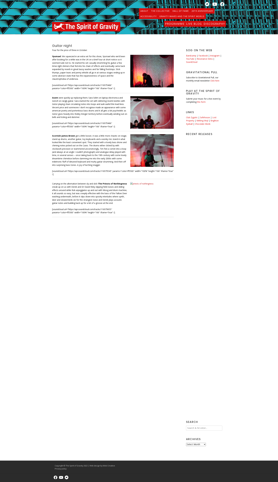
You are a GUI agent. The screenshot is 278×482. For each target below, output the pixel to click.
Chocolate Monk (202, 124)
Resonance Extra (205, 58)
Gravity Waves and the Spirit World (181, 16)
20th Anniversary (202, 11)
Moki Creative (109, 465)
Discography (214, 23)
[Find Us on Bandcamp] (207, 4)
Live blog (194, 23)
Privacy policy (61, 468)
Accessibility (148, 16)
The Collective (160, 11)
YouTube (190, 58)
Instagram (215, 55)
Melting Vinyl (202, 120)
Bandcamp (191, 55)
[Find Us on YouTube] (215, 4)
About (144, 11)
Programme (174, 23)
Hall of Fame (180, 11)
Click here (214, 80)
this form (201, 102)
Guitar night (62, 45)
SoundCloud (191, 62)
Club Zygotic (192, 117)
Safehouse (205, 117)
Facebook (203, 55)
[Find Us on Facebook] (222, 4)
